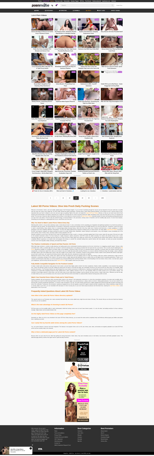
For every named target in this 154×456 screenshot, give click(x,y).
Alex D (102, 433)
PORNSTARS (63, 10)
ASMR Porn (71, 453)
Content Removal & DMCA (61, 437)
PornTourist (88, 1)
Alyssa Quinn (104, 431)
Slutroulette (67, 1)
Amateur (80, 437)
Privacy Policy (57, 435)
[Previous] (56, 198)
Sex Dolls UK (78, 453)
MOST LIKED (101, 10)
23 (76, 198)
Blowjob (80, 435)
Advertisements (58, 441)
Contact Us (57, 443)
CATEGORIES (49, 10)
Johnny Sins (104, 441)
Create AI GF (46, 1)
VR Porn (82, 1)
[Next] (95, 198)
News (55, 431)
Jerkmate (113, 1)
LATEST (89, 10)
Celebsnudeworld (96, 1)
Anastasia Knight (105, 437)
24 (82, 198)
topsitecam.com (106, 1)
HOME (37, 10)
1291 (102, 198)
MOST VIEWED (116, 10)
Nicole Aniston (104, 439)
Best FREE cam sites (85, 453)
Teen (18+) (80, 433)
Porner (40, 1)
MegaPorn (66, 453)
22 (69, 198)
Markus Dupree (105, 435)
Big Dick (80, 441)
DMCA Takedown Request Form (62, 445)
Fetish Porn (119, 5)
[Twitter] (32, 445)
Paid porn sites (59, 1)
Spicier (52, 1)
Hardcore (80, 431)
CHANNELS (77, 10)
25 (89, 198)
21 (63, 198)
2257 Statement (58, 439)
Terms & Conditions (59, 433)
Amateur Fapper (75, 1)
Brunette (80, 439)
